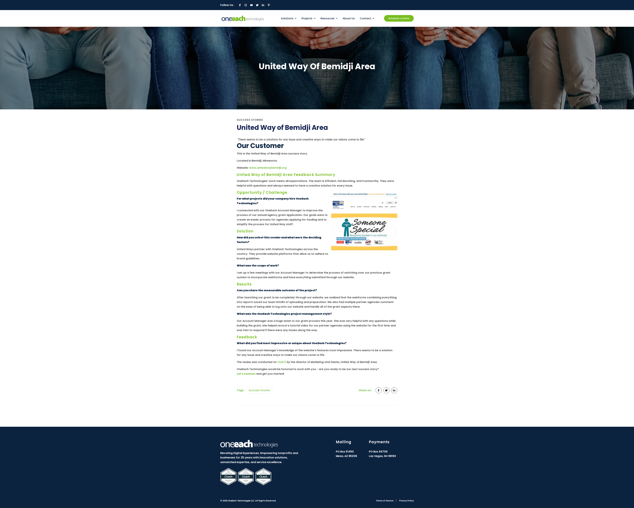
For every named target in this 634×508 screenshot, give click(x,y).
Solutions (287, 18)
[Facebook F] (240, 5)
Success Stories (259, 390)
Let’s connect (246, 374)
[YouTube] (251, 5)
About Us (349, 18)
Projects (306, 18)
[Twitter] (257, 5)
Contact (365, 18)
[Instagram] (245, 5)
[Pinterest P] (268, 5)
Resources (327, 18)
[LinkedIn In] (263, 5)
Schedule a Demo (398, 18)
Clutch (281, 362)
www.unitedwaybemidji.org (267, 168)
